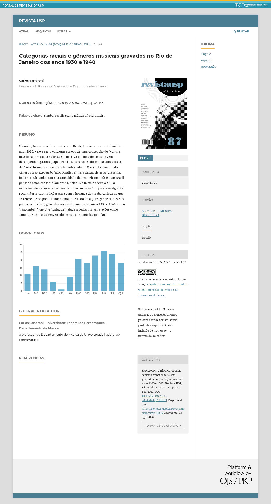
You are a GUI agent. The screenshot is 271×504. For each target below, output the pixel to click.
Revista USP (32, 20)
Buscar (242, 31)
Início (23, 44)
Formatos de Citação (161, 425)
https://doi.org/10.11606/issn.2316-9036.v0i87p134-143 (65, 103)
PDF (146, 158)
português (208, 67)
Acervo (37, 44)
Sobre (62, 31)
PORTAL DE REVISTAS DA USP (23, 5)
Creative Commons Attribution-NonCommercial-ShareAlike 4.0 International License (163, 289)
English (206, 54)
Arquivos (43, 31)
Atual (24, 31)
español (206, 60)
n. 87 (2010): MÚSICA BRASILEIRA (68, 44)
